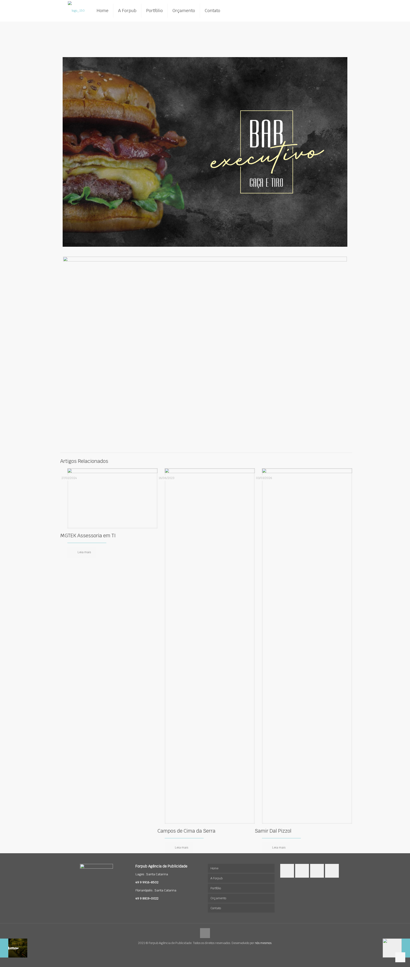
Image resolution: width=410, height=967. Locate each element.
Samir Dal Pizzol (273, 831)
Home (214, 868)
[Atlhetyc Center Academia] (13, 948)
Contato (215, 908)
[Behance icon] (207, 950)
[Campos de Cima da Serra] (396, 948)
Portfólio (215, 888)
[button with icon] (287, 871)
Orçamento (218, 898)
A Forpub (216, 878)
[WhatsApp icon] (212, 950)
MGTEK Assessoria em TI (88, 535)
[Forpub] (76, 10)
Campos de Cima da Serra (186, 831)
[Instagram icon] (197, 950)
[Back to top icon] (205, 933)
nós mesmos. (263, 943)
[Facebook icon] (202, 950)
